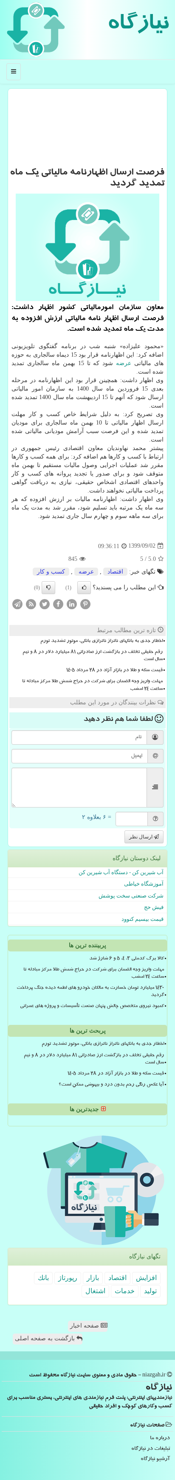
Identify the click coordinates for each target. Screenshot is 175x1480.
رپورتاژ (67, 1277)
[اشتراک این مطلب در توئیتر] (45, 603)
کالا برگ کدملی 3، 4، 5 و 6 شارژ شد (126, 959)
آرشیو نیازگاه (155, 1459)
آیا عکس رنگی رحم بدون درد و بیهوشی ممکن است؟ (111, 1085)
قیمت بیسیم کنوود (142, 919)
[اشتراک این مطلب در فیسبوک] (58, 603)
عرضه (123, 363)
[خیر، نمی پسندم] (48, 587)
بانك (43, 1277)
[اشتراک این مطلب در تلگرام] (17, 603)
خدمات (125, 1290)
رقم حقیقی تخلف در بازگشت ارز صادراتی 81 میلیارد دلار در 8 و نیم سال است (93, 656)
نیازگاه (138, 25)
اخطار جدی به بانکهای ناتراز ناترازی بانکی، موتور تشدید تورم (101, 641)
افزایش (146, 1277)
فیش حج (154, 907)
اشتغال (95, 1290)
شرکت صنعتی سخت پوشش (131, 895)
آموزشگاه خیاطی (144, 884)
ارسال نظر (141, 837)
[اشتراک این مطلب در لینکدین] (72, 603)
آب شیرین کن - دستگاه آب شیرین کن (121, 872)
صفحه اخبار (85, 1325)
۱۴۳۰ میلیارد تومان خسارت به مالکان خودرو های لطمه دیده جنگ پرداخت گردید (90, 992)
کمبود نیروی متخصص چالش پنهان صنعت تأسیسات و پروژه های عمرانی (92, 1006)
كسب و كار (51, 571)
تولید (150, 1290)
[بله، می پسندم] (84, 587)
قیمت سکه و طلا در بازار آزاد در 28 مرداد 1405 (114, 670)
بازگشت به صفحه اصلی (45, 1338)
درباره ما (160, 1438)
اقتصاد (115, 571)
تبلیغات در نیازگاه (150, 1449)
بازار (93, 1277)
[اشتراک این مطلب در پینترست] (85, 603)
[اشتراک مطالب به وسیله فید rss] (31, 603)
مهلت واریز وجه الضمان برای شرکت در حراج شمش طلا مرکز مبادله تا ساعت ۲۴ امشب (92, 685)
